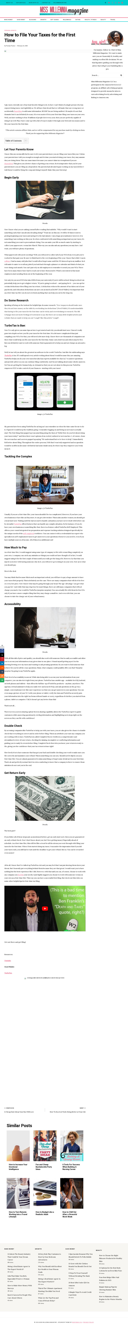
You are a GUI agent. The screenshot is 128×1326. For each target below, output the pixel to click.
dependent (8, 164)
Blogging (32, 19)
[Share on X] (2, 655)
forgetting (18, 111)
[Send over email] (2, 680)
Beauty (103, 19)
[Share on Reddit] (2, 667)
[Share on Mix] (2, 676)
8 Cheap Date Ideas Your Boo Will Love (19, 1110)
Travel (112, 19)
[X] (112, 2)
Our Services (20, 2)
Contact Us (46, 2)
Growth (43, 19)
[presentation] (18, 1145)
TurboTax (17, 524)
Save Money (21, 19)
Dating (78, 19)
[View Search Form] (105, 3)
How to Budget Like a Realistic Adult (45, 1213)
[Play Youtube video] (45, 908)
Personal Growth (10, 30)
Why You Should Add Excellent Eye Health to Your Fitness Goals (50, 1269)
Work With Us (34, 2)
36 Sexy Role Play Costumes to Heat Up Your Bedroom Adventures (49, 1257)
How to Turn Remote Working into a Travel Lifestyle (18, 1214)
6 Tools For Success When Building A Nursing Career (71, 1166)
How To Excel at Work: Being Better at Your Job (68, 1110)
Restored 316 (77, 1322)
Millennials (67, 19)
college (7, 261)
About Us (9, 2)
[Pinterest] (118, 2)
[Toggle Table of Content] (24, 140)
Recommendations (60, 2)
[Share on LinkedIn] (2, 663)
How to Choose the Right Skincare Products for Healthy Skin (110, 1258)
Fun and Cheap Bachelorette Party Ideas (44, 1166)
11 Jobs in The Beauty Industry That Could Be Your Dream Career (19, 1257)
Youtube (7, 961)
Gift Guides (55, 19)
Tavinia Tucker (10, 46)
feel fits (21, 875)
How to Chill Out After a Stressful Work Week (70, 1214)
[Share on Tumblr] (2, 672)
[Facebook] (109, 2)
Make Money (8, 19)
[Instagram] (115, 2)
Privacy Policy (88, 1322)
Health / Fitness (91, 19)
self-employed (28, 533)
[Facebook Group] (122, 2)
